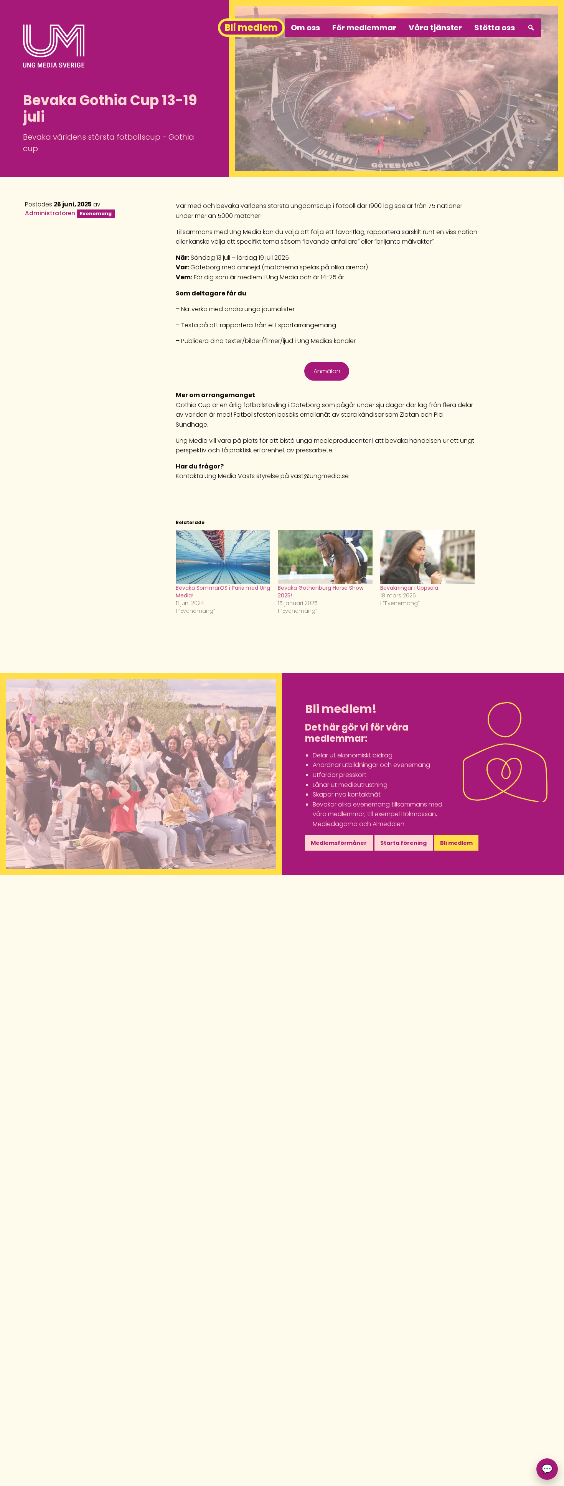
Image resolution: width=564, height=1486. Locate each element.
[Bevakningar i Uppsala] (427, 557)
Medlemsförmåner (339, 843)
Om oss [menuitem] (305, 27)
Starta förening (403, 843)
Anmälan (326, 371)
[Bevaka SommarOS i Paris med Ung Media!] (223, 557)
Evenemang (96, 213)
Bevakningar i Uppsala (409, 588)
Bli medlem (456, 843)
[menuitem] (531, 27)
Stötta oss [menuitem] (494, 27)
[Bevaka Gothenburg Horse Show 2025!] (325, 557)
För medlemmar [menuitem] (364, 27)
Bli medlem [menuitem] (251, 27)
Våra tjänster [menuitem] (435, 27)
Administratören (50, 213)
